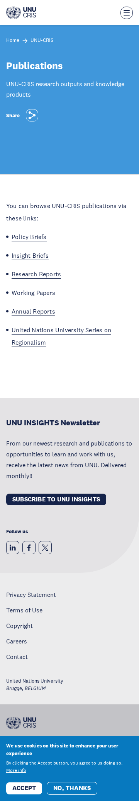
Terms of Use (24, 610)
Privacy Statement (31, 594)
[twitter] (45, 547)
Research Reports (36, 274)
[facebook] (29, 547)
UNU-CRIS (42, 40)
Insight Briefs (30, 255)
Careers (16, 641)
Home (12, 40)
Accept (24, 788)
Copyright (19, 625)
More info (16, 770)
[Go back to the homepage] (21, 13)
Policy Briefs (29, 237)
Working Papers (33, 292)
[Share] (32, 115)
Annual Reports (33, 311)
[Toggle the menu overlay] (126, 13)
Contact (17, 657)
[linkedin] (12, 547)
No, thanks (72, 788)
